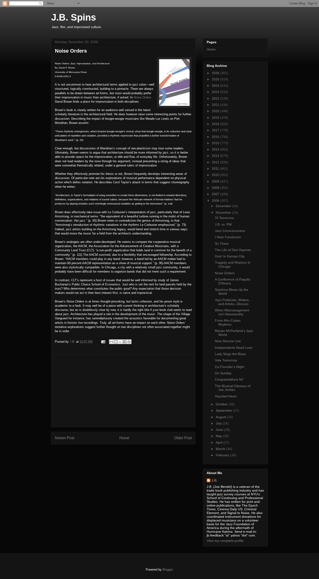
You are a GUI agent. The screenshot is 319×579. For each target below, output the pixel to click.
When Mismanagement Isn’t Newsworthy (232, 312)
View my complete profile (225, 541)
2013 (216, 156)
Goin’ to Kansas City (230, 256)
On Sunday (223, 373)
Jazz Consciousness (230, 231)
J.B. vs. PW (223, 224)
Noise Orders (142, 97)
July (219, 423)
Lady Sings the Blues (230, 354)
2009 (216, 181)
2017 (216, 130)
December (224, 206)
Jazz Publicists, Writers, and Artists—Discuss (232, 302)
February (223, 455)
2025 (216, 79)
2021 (216, 105)
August (221, 417)
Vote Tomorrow (226, 360)
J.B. (214, 480)
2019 (216, 117)
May (219, 436)
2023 (216, 92)
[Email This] (111, 341)
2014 (216, 149)
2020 (216, 111)
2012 (216, 162)
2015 (216, 143)
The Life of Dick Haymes (233, 250)
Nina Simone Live (228, 341)
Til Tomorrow (224, 218)
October (222, 404)
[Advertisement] (123, 390)
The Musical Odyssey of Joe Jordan (232, 388)
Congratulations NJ (229, 379)
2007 (216, 194)
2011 (216, 168)
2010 (216, 175)
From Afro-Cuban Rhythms (228, 322)
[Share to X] (120, 341)
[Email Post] (102, 341)
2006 (216, 200)
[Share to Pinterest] (129, 341)
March (221, 449)
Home (124, 438)
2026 (216, 73)
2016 (216, 137)
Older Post (183, 438)
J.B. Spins (73, 17)
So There (222, 243)
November (224, 212)
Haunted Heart (226, 396)
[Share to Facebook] (124, 341)
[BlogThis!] (115, 341)
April (219, 442)
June (220, 430)
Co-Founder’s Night (229, 367)
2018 (216, 124)
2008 (216, 188)
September (224, 410)
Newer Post (64, 438)
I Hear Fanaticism (228, 237)
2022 (216, 98)
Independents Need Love (233, 347)
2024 (216, 85)
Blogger (168, 569)
